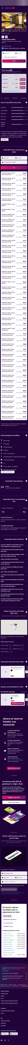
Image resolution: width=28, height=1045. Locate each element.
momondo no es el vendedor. (10, 973)
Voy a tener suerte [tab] (8, 922)
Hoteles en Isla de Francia (5, 986)
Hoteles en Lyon (7, 937)
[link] (17, 703)
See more (23, 691)
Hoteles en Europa (13, 984)
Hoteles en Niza (6, 933)
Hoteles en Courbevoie (8, 935)
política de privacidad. (14, 893)
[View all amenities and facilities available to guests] (26, 435)
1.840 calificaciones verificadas (16, 48)
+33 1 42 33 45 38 (6, 46)
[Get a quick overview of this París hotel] (26, 103)
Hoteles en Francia (22, 984)
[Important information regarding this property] (26, 500)
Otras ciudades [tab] (7, 916)
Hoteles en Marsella (7, 942)
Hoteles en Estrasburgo (8, 940)
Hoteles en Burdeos (7, 948)
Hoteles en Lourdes (7, 946)
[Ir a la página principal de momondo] (10, 8)
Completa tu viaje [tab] (8, 926)
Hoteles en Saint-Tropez (8, 952)
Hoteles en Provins (7, 954)
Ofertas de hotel (3, 984)
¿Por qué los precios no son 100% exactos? (11, 979)
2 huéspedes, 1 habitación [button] (10, 57)
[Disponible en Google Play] (5, 1033)
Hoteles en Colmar (7, 944)
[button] (2, 8)
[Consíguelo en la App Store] (14, 1033)
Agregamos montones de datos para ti (12, 976)
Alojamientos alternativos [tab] (10, 919)
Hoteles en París (16, 986)
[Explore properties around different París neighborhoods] (26, 687)
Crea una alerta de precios (13, 760)
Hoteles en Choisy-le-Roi (9, 950)
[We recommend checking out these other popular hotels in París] (26, 662)
